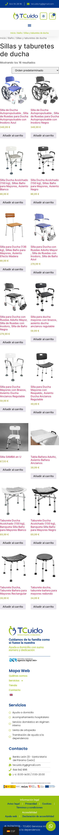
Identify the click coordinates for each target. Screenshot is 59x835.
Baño (19, 33)
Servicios (14, 680)
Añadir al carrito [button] (13, 135)
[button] (29, 25)
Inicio (12, 33)
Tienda (13, 685)
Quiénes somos (18, 675)
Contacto (14, 690)
